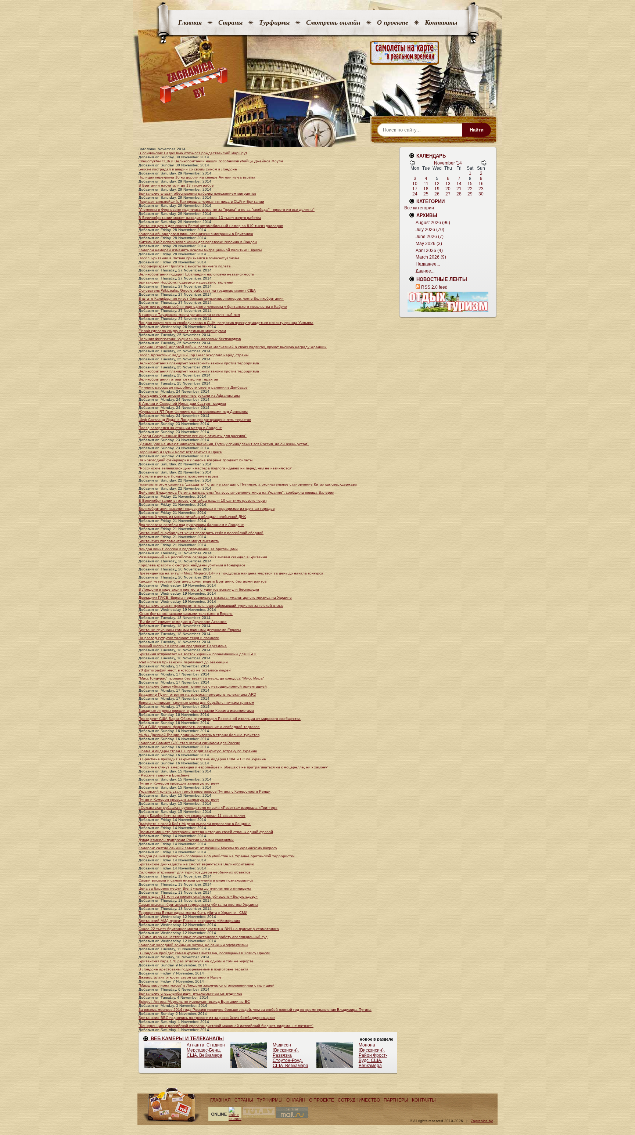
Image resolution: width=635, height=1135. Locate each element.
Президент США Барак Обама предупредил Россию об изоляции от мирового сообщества (220, 719)
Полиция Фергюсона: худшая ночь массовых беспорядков (190, 339)
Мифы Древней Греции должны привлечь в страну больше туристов (199, 735)
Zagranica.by (482, 1121)
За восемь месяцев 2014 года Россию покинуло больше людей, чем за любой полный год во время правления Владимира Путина (255, 1010)
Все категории (419, 207)
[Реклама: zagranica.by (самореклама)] (448, 302)
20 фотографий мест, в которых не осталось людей (185, 670)
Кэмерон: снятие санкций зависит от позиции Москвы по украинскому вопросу (208, 848)
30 (481, 194)
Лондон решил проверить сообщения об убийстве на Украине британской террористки (217, 856)
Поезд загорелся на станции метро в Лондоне (180, 428)
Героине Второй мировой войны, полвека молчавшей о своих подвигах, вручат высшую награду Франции (233, 347)
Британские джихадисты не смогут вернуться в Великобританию (196, 864)
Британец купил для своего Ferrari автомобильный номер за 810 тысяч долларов (211, 226)
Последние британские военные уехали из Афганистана (189, 395)
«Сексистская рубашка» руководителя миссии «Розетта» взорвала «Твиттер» (208, 808)
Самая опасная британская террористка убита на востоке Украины (198, 904)
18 (425, 188)
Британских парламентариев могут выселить (179, 541)
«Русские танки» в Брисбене (164, 775)
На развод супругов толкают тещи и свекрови (179, 638)
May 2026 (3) (429, 243)
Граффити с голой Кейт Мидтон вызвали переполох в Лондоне (195, 824)
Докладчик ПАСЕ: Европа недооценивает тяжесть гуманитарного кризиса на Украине (215, 597)
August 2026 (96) (433, 222)
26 (437, 194)
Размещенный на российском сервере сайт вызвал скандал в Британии (203, 557)
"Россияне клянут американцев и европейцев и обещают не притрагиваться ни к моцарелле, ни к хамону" (234, 767)
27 (448, 194)
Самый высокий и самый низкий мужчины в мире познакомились (196, 880)
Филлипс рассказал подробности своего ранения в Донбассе (193, 387)
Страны (230, 22)
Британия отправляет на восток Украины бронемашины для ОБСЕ (198, 654)
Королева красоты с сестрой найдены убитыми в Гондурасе (192, 565)
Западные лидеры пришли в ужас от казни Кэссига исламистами (196, 711)
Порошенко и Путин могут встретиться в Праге (180, 452)
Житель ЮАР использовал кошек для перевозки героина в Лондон (198, 242)
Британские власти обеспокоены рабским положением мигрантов (197, 193)
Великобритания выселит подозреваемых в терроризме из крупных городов (207, 509)
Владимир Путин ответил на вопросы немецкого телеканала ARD (197, 694)
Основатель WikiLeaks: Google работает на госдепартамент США (197, 290)
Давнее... (425, 271)
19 (437, 188)
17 (414, 188)
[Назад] (412, 164)
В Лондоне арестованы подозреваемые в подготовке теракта (193, 969)
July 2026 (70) (430, 229)
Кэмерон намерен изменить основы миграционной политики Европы (200, 250)
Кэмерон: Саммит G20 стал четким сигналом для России (189, 743)
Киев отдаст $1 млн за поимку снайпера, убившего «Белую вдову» (198, 896)
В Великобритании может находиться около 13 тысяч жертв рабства (200, 218)
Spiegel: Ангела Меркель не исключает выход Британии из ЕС (194, 1001)
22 (470, 188)
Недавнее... (428, 264)
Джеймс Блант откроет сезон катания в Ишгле (180, 977)
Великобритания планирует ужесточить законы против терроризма (199, 363)
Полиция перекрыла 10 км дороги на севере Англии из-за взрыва (197, 177)
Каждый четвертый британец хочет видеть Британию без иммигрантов (202, 581)
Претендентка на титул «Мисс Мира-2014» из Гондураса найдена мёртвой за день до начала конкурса (231, 573)
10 (414, 183)
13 (448, 183)
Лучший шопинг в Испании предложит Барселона (183, 646)
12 (437, 183)
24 (414, 194)
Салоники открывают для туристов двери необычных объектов (194, 872)
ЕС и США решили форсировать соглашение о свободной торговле (199, 727)
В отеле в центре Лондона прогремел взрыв (178, 476)
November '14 (448, 163)
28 (459, 194)
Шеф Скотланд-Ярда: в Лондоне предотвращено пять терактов (195, 420)
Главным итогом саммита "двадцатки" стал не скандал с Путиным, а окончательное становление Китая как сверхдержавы (248, 484)
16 (481, 183)
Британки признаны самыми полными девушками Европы (190, 630)
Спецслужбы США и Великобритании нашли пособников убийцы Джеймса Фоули (211, 161)
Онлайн (295, 1100)
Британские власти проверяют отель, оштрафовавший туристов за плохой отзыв (211, 605)
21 (459, 188)
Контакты (441, 22)
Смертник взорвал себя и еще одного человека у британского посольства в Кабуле (213, 307)
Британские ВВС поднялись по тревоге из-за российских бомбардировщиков (207, 1018)
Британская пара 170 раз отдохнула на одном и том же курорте (196, 961)
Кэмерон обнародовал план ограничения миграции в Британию (196, 234)
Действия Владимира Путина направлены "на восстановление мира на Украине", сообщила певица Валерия (236, 492)
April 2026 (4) (429, 250)
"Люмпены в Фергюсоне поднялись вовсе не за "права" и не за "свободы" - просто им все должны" (227, 210)
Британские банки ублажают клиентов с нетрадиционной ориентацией (203, 686)
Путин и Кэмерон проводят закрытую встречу (179, 783)
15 (470, 183)
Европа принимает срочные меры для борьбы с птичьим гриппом (196, 702)
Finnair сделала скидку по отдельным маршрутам (182, 331)
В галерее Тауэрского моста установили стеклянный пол (189, 315)
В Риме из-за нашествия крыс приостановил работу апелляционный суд (203, 937)
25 (425, 194)
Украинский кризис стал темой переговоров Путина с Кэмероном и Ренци (204, 791)
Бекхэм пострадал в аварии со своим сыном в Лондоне (188, 169)
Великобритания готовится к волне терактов (178, 379)
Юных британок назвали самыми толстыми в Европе (186, 614)
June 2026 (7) (430, 236)
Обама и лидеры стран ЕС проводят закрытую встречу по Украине (198, 751)
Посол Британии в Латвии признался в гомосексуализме (189, 258)
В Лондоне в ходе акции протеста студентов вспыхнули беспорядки (199, 589)
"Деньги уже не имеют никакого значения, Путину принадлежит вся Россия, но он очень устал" (224, 444)
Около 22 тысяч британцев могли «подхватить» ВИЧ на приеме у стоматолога (209, 929)
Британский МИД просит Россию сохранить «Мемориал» (189, 921)
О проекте (392, 22)
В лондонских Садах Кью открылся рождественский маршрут (193, 153)
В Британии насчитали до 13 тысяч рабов (176, 185)
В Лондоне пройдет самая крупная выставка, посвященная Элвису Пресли (204, 953)
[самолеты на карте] (317, 53)
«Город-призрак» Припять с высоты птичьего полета (185, 266)
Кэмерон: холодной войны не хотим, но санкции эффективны (193, 945)
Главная (190, 22)
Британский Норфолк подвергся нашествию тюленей (186, 282)
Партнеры (396, 1100)
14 (459, 183)
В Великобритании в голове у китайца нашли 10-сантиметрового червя (202, 500)
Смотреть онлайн (333, 22)
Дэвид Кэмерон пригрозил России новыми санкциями (186, 840)
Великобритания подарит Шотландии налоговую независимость (196, 274)
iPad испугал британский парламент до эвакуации (183, 662)
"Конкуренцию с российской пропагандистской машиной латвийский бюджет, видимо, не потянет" (226, 1026)
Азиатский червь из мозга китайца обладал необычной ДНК (192, 517)
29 (470, 194)
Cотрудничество (359, 1100)
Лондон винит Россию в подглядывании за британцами (188, 549)
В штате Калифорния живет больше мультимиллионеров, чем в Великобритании (211, 298)
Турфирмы (274, 22)
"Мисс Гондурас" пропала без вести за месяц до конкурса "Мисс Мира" (201, 678)
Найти (477, 130)
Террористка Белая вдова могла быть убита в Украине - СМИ (193, 913)
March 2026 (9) (431, 257)
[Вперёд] (484, 164)
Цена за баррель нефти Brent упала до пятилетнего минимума (195, 888)
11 (426, 183)
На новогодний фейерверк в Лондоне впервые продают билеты (195, 460)
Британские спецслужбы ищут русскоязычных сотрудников (190, 993)
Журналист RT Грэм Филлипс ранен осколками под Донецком (193, 412)
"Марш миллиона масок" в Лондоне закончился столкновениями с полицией (207, 985)
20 (448, 188)
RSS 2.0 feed (434, 287)
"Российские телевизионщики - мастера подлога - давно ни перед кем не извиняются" (216, 468)
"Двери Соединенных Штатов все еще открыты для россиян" (193, 436)
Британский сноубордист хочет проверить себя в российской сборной (201, 533)
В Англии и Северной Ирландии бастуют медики (182, 403)
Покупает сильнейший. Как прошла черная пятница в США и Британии (201, 201)
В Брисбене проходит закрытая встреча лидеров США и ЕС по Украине (202, 759)
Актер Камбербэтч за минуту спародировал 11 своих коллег (192, 816)
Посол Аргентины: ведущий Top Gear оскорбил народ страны (193, 355)
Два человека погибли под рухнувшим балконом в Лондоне (191, 525)
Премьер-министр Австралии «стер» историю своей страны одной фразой (206, 832)
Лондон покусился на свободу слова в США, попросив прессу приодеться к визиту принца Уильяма (226, 323)
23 (481, 188)
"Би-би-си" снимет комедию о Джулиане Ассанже (183, 622)
